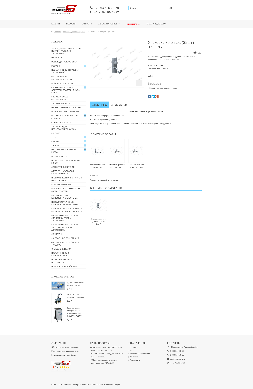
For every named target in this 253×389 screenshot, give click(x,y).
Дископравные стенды (63, 167)
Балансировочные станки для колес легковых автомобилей (65, 218)
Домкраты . (57, 234)
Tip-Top (55, 145)
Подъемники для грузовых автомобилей (65, 71)
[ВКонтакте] (149, 96)
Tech (53, 137)
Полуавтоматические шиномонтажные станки (64, 203)
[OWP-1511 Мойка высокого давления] (58, 299)
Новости (71, 24)
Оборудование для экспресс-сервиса (66, 117)
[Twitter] (153, 96)
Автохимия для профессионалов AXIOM (63, 127)
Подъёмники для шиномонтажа (60, 254)
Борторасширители (61, 184)
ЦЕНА (150, 76)
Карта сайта (135, 360)
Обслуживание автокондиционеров (62, 78)
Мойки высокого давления (65, 112)
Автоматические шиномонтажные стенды (64, 196)
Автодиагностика (60, 103)
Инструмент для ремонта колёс (64, 150)
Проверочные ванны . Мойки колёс (66, 161)
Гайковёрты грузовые (62, 83)
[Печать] (195, 53)
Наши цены (57, 58)
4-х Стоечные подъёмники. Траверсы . (65, 243)
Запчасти (87, 24)
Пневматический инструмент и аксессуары (66, 179)
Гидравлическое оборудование (59, 98)
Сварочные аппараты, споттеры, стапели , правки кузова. (65, 90)
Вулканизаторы (59, 156)
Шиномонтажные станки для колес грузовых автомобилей (66, 210)
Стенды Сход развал (61, 249)
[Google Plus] (157, 96)
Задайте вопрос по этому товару (163, 88)
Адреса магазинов (108, 24)
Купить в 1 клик (154, 83)
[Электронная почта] (199, 53)
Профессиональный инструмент (61, 261)
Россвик (55, 66)
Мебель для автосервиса (74, 32)
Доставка (134, 347)
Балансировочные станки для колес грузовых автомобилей (65, 227)
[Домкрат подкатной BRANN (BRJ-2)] (58, 285)
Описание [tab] (99, 104)
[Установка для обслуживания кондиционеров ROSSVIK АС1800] (58, 314)
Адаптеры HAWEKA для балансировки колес (62, 172)
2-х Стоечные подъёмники (65, 238)
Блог (132, 350)
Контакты (56, 133)
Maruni (55, 141)
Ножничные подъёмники (64, 266)
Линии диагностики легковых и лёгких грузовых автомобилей (66, 51)
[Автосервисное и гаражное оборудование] (68, 8)
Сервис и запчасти (61, 122)
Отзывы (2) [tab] (119, 104)
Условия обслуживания (140, 354)
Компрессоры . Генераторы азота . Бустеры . (65, 190)
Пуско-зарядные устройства (66, 108)
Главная (55, 24)
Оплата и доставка (156, 24)
